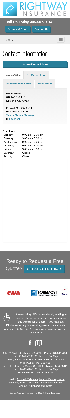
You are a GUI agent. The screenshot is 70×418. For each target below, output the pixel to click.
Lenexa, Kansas (47, 379)
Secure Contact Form (35, 64)
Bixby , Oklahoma (29, 382)
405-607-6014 (41, 22)
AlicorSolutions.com (25, 393)
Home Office (13, 75)
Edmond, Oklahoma (27, 379)
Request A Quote (18, 29)
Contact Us (41, 29)
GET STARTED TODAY (44, 269)
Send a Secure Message (20, 115)
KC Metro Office (36, 75)
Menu (9, 39)
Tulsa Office (45, 83)
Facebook (14, 118)
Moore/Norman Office (19, 83)
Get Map (53, 356)
